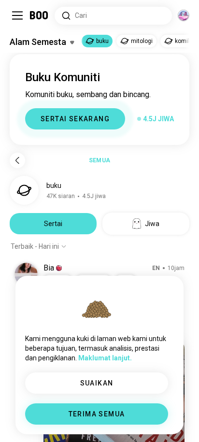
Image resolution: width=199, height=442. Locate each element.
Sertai (53, 224)
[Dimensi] (183, 15)
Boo (39, 15)
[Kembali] (17, 160)
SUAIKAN (97, 383)
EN (156, 268)
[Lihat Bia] (26, 274)
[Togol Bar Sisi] (17, 15)
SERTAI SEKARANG (75, 119)
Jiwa (152, 224)
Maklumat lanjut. (105, 358)
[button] (59, 268)
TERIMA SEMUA (97, 414)
